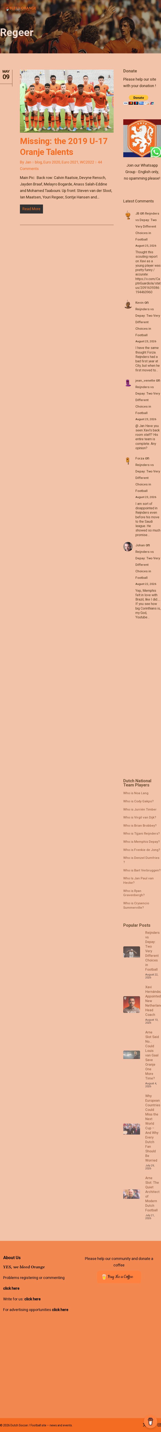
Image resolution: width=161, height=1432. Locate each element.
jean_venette (145, 380)
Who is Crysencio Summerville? (136, 905)
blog (38, 162)
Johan (140, 545)
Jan (28, 162)
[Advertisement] (142, 131)
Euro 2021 (70, 162)
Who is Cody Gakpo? (138, 801)
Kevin (139, 302)
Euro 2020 (51, 162)
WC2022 (87, 162)
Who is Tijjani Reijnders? (141, 833)
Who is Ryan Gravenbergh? (134, 893)
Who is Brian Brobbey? (140, 825)
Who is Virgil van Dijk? (139, 817)
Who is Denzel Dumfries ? (141, 860)
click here (11, 1288)
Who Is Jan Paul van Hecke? (138, 880)
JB (137, 213)
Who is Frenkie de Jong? (141, 850)
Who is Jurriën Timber (140, 809)
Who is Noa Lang (135, 793)
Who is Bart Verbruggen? (142, 870)
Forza (139, 458)
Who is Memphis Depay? (141, 842)
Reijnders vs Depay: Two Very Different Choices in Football (147, 226)
